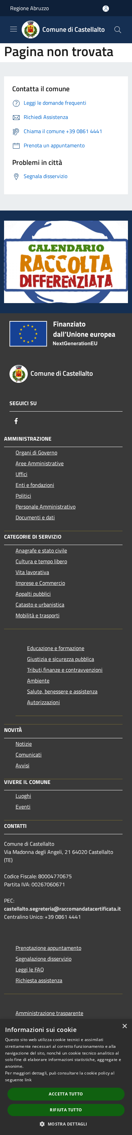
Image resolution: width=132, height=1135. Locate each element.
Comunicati (29, 754)
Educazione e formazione (55, 648)
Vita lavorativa (32, 572)
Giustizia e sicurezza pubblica (60, 659)
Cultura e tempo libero (41, 561)
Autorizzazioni (43, 702)
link (28, 1080)
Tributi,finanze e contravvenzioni (65, 670)
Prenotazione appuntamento (48, 948)
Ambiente (38, 680)
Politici (23, 496)
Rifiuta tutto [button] (66, 1110)
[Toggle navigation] (13, 29)
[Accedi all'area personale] (105, 9)
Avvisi (22, 765)
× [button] (124, 1026)
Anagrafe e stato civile (41, 550)
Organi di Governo (36, 452)
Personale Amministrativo (45, 506)
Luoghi (23, 796)
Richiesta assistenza (39, 980)
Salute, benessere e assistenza (62, 691)
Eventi (23, 807)
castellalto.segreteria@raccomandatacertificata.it (62, 909)
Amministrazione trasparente (49, 1013)
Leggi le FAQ (30, 969)
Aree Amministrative (40, 463)
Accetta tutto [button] (66, 1094)
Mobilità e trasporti (38, 615)
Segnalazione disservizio (43, 959)
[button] (66, 1123)
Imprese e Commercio (40, 583)
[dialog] (66, 1077)
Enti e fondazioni (35, 485)
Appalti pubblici (33, 594)
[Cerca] (118, 30)
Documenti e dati (35, 517)
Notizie (24, 744)
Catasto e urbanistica (40, 604)
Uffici (21, 474)
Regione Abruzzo (29, 8)
